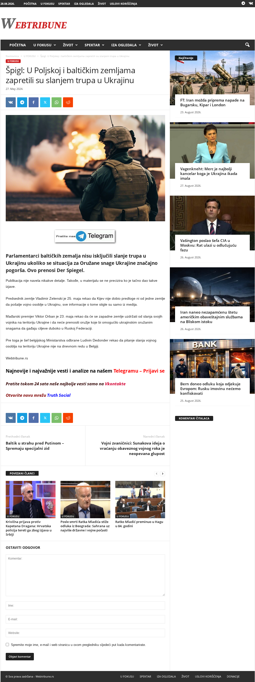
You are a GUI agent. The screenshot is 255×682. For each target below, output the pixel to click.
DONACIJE (233, 676)
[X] (45, 102)
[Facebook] (34, 102)
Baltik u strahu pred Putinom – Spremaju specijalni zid (35, 446)
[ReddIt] (68, 102)
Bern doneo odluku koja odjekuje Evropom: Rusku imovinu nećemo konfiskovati (210, 388)
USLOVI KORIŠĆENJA (123, 3)
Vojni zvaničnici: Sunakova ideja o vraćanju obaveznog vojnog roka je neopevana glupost (132, 448)
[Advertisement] (164, 23)
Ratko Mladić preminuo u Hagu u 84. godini (139, 523)
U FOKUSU (47, 3)
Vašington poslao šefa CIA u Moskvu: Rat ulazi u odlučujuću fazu (208, 245)
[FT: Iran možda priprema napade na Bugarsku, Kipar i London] (212, 78)
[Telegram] (243, 3)
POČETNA (30, 3)
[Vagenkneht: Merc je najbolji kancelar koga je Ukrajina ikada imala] (212, 150)
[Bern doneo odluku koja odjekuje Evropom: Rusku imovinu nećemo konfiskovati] (212, 366)
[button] (247, 45)
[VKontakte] (251, 3)
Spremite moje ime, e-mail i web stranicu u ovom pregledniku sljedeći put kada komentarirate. (78, 645)
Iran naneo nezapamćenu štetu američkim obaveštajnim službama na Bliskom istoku (211, 317)
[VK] (11, 102)
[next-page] (162, 473)
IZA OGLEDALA (84, 3)
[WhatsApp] (57, 102)
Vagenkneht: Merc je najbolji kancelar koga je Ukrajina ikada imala (208, 173)
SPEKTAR (64, 3)
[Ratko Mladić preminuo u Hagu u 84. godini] (140, 499)
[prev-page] (156, 473)
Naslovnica (12, 56)
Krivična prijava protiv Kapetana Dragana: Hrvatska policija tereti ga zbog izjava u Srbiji (29, 528)
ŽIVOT (102, 3)
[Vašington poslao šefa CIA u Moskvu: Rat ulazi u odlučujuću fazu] (212, 223)
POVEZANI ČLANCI (22, 473)
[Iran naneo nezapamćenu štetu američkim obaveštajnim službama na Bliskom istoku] (212, 294)
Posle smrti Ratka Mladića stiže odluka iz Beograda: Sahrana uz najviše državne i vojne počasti (85, 525)
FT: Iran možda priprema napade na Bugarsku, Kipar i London (212, 102)
